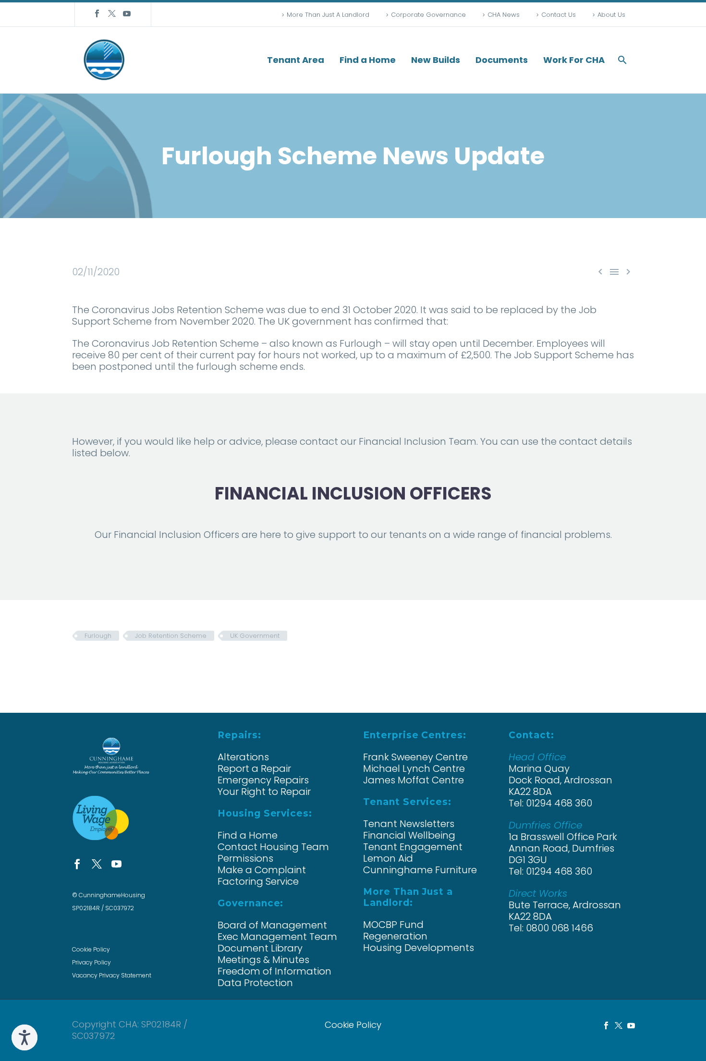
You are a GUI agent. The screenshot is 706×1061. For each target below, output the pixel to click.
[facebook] (77, 864)
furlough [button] (216, 366)
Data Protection (255, 982)
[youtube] (116, 864)
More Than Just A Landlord (328, 14)
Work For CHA (574, 60)
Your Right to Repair (264, 791)
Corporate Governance (428, 14)
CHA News (503, 14)
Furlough (98, 635)
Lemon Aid (388, 858)
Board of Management (272, 925)
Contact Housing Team (273, 847)
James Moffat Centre (413, 780)
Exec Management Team (277, 936)
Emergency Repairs (263, 780)
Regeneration (395, 936)
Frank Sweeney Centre (415, 757)
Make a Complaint (262, 870)
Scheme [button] (244, 310)
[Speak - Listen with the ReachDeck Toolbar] (24, 1037)
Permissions (245, 858)
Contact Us (558, 14)
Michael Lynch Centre (414, 768)
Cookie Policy (91, 949)
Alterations (243, 757)
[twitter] (97, 864)
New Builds (435, 60)
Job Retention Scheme (171, 635)
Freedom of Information (274, 971)
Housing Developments (418, 947)
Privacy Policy (91, 962)
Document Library (260, 948)
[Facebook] (97, 13)
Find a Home (368, 60)
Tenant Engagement (413, 847)
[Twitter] (112, 13)
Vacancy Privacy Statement (111, 975)
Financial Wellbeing (409, 835)
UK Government (255, 635)
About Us (611, 14)
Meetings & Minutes (263, 959)
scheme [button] (258, 366)
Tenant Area (295, 60)
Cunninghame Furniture (420, 870)
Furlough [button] (361, 343)
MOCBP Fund (393, 924)
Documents (501, 60)
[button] (622, 60)
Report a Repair (254, 768)
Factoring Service (258, 881)
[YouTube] (127, 13)
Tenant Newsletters (408, 823)
